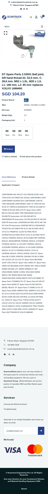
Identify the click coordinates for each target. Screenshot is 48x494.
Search (24, 489)
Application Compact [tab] (11, 185)
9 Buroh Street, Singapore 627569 (25, 5)
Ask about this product (32, 157)
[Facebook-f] (21, 9)
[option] (24, 46)
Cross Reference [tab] (9, 177)
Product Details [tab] (28, 177)
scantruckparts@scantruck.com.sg (24, 2)
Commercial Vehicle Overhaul (15, 404)
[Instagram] (24, 9)
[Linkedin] (27, 9)
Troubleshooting (10, 409)
